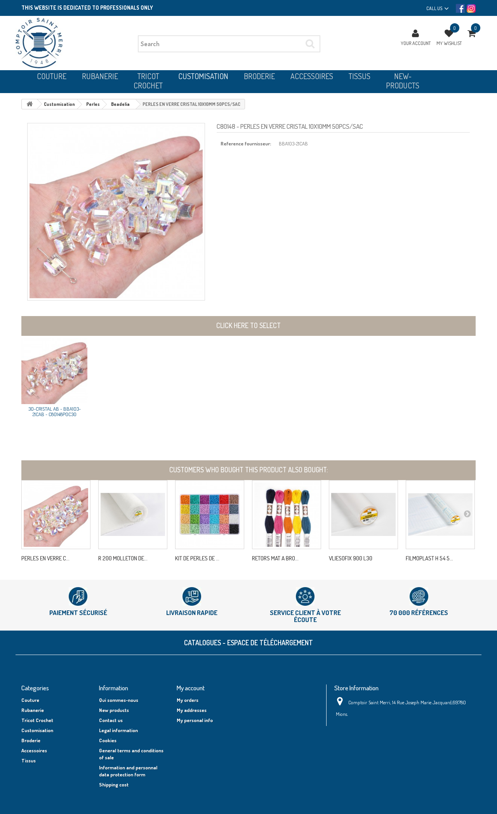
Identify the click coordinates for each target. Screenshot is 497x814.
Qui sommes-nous (118, 700)
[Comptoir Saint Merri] (74, 43)
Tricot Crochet (37, 720)
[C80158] (209, 514)
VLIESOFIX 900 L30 (350, 558)
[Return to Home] (29, 104)
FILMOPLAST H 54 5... (429, 558)
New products (114, 710)
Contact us (111, 720)
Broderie (30, 740)
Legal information (118, 730)
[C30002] (286, 514)
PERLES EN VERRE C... (45, 558)
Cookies (107, 740)
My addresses (192, 710)
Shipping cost (114, 784)
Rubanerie (32, 710)
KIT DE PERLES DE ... (197, 558)
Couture (30, 700)
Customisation (37, 730)
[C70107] (132, 514)
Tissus (28, 760)
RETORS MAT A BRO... (275, 558)
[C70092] (440, 514)
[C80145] (55, 514)
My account (191, 688)
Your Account (416, 43)
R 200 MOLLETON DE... (123, 558)
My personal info (195, 720)
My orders (187, 700)
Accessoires (34, 750)
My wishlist (449, 43)
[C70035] (363, 514)
